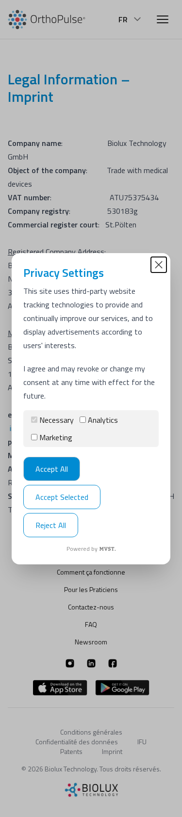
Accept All (51, 469)
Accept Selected (61, 497)
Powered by (82, 549)
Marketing (55, 437)
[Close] (158, 264)
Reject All (50, 525)
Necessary (56, 420)
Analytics (103, 420)
